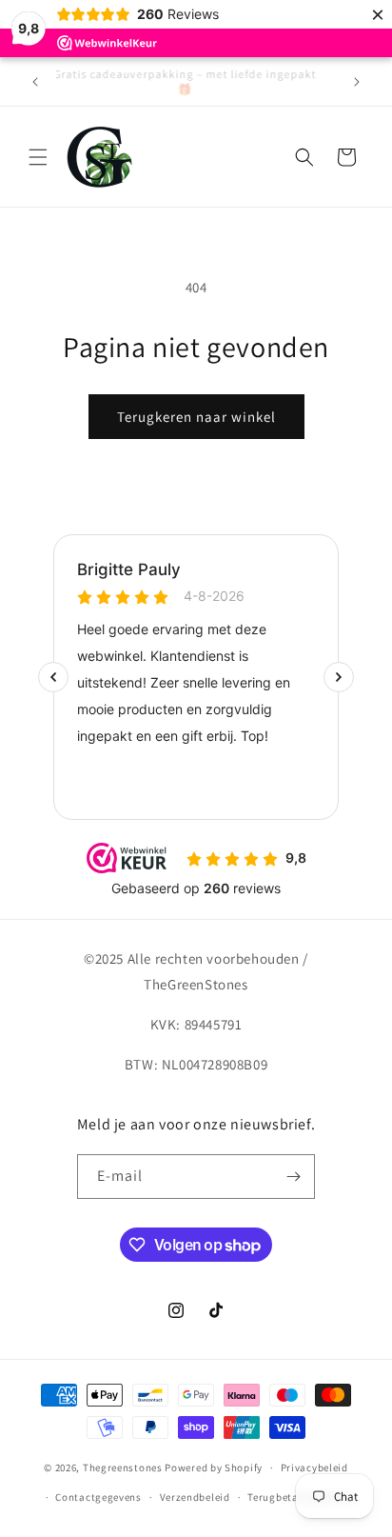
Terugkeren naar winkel (196, 417)
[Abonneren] (293, 1176)
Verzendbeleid (195, 1497)
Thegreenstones (123, 1467)
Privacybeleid (314, 1467)
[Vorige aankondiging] (35, 82)
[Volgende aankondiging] (357, 82)
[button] (38, 157)
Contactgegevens (98, 1497)
